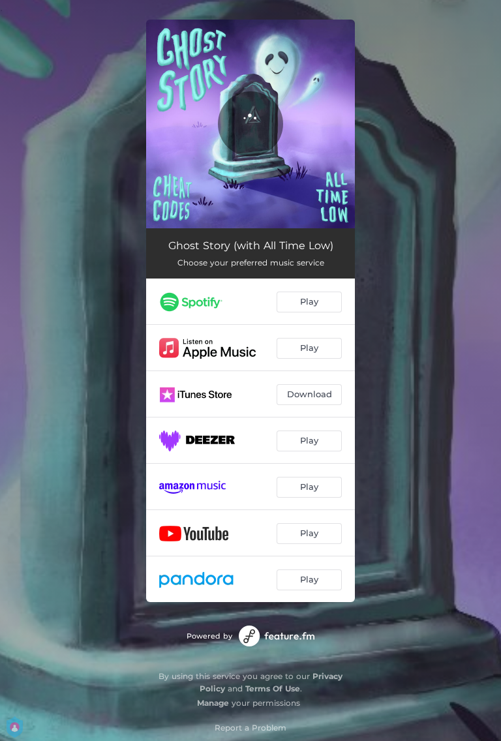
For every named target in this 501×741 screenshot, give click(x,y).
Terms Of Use (272, 688)
